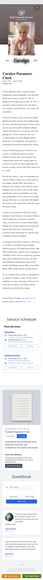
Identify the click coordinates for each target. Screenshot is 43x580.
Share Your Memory (14, 466)
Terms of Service (27, 571)
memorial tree (27, 298)
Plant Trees (30, 346)
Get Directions (13, 346)
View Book (10, 436)
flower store (26, 301)
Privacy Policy (16, 571)
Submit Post (21, 501)
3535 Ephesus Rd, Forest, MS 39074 (20, 342)
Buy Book (22, 436)
